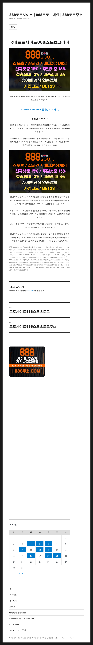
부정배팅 (13, 595)
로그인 (31, 290)
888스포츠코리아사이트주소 (29, 252)
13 (48, 549)
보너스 (12, 607)
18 (31, 555)
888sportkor (17, 247)
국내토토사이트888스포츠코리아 (52, 255)
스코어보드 (14, 624)
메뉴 (13, 27)
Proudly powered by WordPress (69, 638)
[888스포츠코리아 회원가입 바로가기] (39, 109)
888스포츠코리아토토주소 (53, 265)
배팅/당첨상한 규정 (17, 612)
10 (22, 549)
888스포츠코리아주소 (48, 252)
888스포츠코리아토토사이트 (33, 265)
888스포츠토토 (18, 255)
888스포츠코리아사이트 (59, 260)
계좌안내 (13, 601)
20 (48, 555)
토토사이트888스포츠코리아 (36, 257)
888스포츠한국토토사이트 (55, 267)
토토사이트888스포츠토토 (55, 257)
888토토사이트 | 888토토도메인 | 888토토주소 (45, 15)
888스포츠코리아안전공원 (39, 262)
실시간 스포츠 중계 (17, 630)
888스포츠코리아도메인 (41, 260)
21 (57, 555)
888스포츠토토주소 (38, 267)
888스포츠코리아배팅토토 (51, 250)
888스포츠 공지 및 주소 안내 (48, 247)
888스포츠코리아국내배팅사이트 (29, 250)
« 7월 (21, 573)
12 (40, 549)
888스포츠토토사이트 (32, 255)
